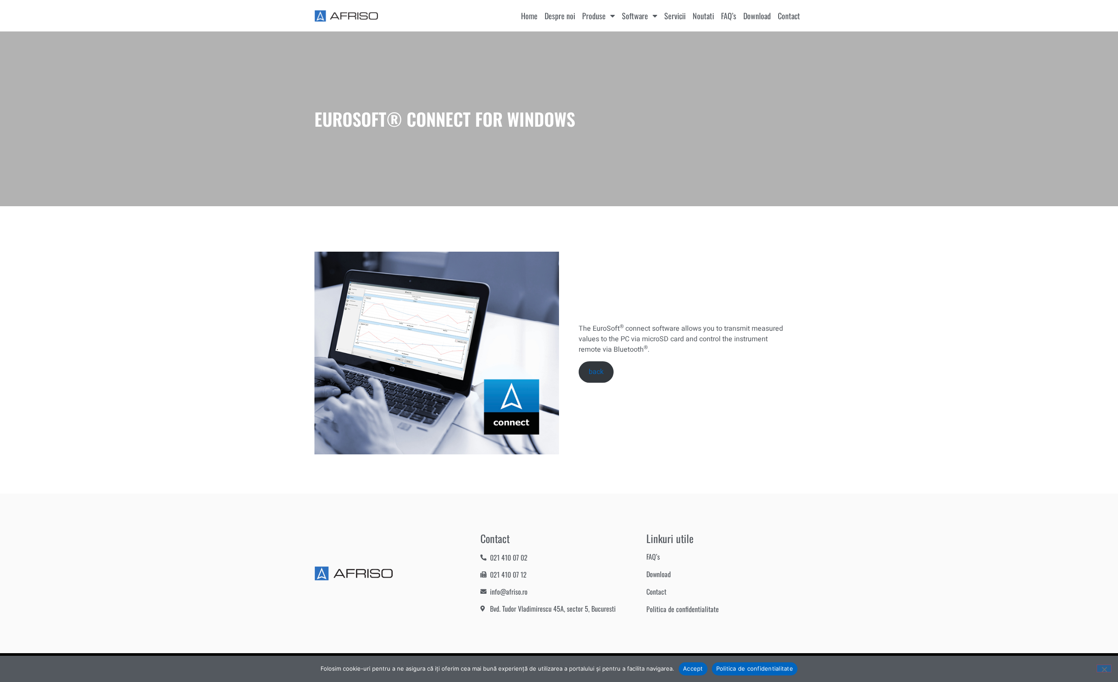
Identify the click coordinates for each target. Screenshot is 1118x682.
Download (757, 15)
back (596, 372)
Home (529, 15)
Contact (789, 15)
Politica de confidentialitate (682, 609)
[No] (1104, 668)
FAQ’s (728, 15)
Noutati (703, 15)
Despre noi (560, 15)
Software (635, 15)
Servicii (675, 15)
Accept (693, 668)
